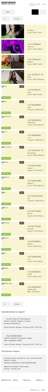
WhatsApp (12, 340)
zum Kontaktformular (28, 362)
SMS (5, 340)
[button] (3, 31)
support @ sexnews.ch (12, 362)
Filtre (7, 12)
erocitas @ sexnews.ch (12, 323)
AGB (43, 390)
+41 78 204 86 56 (14, 336)
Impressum (34, 390)
